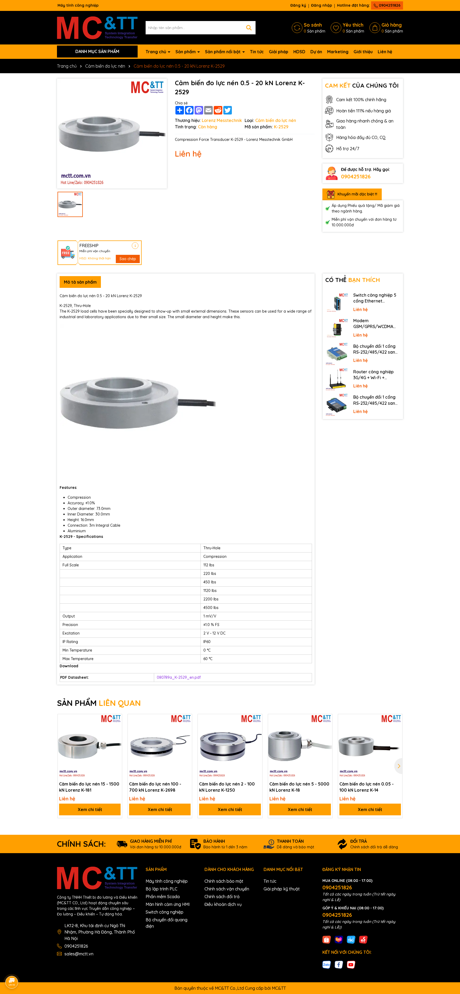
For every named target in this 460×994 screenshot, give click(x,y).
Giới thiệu (363, 51)
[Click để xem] (112, 133)
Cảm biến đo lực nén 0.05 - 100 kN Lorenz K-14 (366, 786)
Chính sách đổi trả (222, 896)
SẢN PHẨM (99, 703)
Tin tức (257, 51)
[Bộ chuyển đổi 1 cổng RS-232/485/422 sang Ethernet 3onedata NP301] (336, 405)
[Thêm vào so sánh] (116, 729)
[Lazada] (339, 939)
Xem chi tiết (90, 809)
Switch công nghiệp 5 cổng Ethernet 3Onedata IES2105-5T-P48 (376, 298)
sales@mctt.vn (78, 953)
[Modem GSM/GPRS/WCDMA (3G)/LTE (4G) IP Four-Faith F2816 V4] (336, 328)
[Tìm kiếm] (249, 27)
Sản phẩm (186, 51)
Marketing (337, 51)
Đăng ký (298, 5)
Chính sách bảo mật (223, 881)
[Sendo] (363, 939)
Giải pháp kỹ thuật (282, 888)
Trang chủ (156, 51)
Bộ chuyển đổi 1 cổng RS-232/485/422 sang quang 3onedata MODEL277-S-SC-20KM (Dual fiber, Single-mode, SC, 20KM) (376, 349)
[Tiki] (351, 939)
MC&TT (279, 988)
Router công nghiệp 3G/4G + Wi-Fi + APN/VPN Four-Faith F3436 (373, 375)
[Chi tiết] (135, 245)
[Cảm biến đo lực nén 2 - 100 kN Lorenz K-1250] (230, 746)
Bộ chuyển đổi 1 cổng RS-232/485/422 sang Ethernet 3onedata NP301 (375, 400)
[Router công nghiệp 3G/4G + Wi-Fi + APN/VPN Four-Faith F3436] (336, 379)
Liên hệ (385, 51)
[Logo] (97, 27)
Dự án (316, 51)
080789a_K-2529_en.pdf (179, 677)
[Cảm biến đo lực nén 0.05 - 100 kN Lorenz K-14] (370, 746)
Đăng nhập (321, 5)
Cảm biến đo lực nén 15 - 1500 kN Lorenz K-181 (89, 786)
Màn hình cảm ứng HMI (168, 904)
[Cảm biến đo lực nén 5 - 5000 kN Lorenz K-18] (300, 746)
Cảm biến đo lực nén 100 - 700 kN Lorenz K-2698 (155, 786)
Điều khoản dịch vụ (223, 904)
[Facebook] (339, 964)
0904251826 (389, 5)
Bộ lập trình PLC (161, 888)
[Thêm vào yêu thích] (116, 720)
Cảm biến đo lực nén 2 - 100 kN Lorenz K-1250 (227, 786)
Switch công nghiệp (164, 912)
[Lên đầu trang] (448, 946)
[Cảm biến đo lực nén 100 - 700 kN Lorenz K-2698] (160, 746)
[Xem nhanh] (116, 738)
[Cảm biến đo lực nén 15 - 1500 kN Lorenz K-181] (90, 746)
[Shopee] (326, 939)
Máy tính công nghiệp (167, 881)
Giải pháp (278, 51)
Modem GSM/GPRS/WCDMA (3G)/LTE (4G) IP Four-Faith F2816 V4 (375, 324)
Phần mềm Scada (163, 896)
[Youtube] (351, 964)
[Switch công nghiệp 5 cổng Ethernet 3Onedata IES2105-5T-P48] (336, 303)
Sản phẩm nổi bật (223, 51)
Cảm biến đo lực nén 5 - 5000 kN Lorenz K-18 (299, 786)
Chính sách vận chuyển (226, 888)
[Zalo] (326, 964)
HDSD (299, 51)
